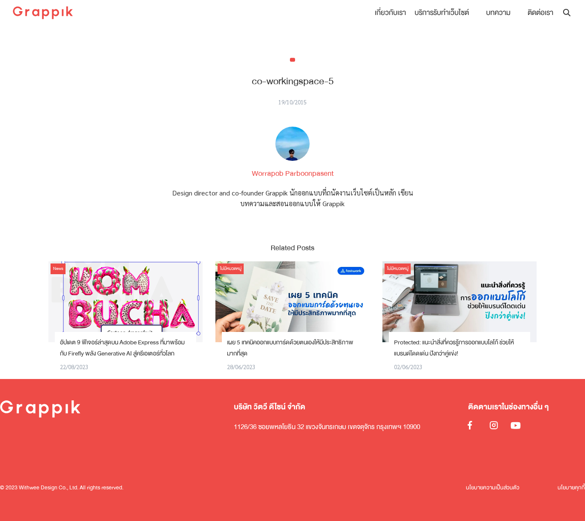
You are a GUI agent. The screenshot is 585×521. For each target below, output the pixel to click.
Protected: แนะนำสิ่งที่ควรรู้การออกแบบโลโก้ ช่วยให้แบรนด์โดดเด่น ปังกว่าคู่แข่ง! (454, 348)
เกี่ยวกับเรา (390, 12)
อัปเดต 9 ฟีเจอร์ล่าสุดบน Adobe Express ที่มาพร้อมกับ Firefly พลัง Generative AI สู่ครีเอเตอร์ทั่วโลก (122, 348)
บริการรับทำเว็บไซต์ (442, 12)
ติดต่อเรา (540, 12)
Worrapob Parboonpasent (293, 173)
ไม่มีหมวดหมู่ (231, 268)
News (58, 268)
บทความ (498, 12)
